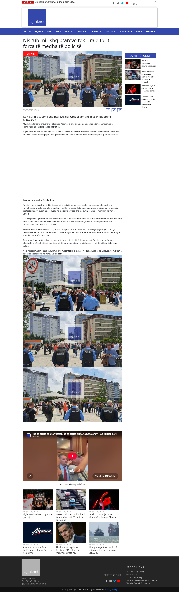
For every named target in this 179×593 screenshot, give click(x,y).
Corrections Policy (134, 577)
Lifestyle (109, 31)
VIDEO (49, 31)
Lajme (38, 31)
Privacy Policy (111, 589)
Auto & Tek (125, 31)
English (149, 31)
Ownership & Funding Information (141, 580)
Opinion (80, 31)
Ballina (27, 31)
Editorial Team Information (138, 583)
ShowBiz (95, 31)
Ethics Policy (131, 574)
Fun (138, 31)
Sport (67, 31)
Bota (58, 31)
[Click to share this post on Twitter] (113, 110)
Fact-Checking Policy (135, 571)
